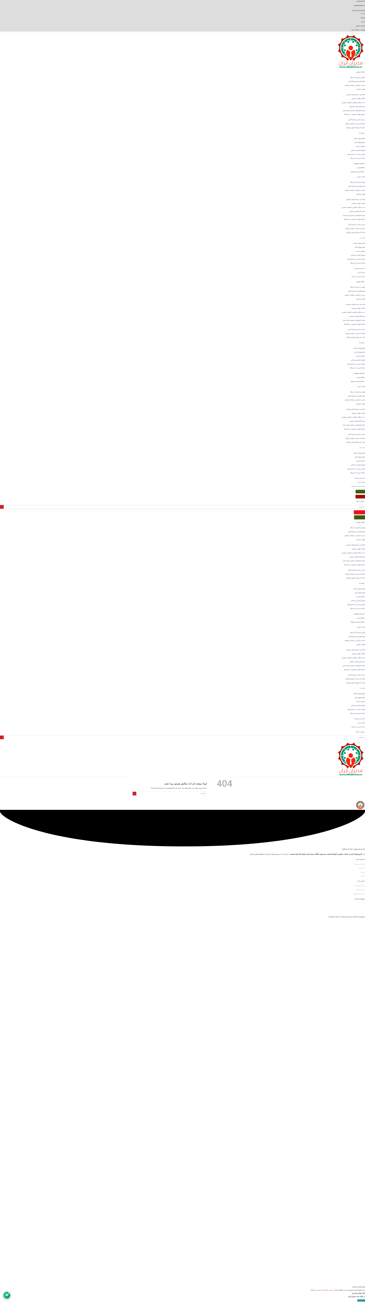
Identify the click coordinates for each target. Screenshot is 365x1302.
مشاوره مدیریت (360, 146)
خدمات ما (361, 133)
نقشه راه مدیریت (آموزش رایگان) (355, 124)
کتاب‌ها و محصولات (359, 164)
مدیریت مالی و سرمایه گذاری (356, 120)
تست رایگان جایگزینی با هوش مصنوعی (353, 103)
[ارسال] (2, 507)
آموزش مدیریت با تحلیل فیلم (356, 154)
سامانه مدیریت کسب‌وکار (357, 158)
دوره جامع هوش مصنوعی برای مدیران (354, 110)
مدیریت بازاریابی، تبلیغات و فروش (355, 85)
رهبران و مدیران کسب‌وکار (357, 77)
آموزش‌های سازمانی (359, 138)
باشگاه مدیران (360, 168)
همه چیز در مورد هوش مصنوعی (355, 95)
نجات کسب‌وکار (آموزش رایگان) (355, 128)
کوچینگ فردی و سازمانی (358, 150)
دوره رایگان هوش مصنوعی (357, 106)
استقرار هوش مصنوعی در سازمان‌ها (354, 114)
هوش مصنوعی (360, 89)
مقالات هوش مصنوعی (358, 99)
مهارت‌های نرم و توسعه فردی (356, 81)
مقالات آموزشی (360, 72)
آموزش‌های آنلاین (359, 142)
